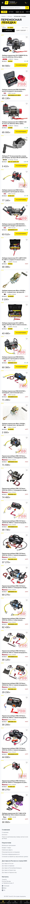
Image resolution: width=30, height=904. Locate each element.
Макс (5, 888)
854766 (10, 61)
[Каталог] (2, 2)
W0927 (9, 819)
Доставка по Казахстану (9, 870)
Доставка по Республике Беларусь (12, 868)
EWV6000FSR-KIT (12, 396)
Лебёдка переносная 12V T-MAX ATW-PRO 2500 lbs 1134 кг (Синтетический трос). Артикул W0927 (14, 815)
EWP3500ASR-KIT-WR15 (14, 95)
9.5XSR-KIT (11, 786)
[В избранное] (26, 37)
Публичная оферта (7, 850)
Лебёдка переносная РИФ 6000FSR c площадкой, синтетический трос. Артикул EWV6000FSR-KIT (14, 392)
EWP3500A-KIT (12, 721)
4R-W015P (10, 429)
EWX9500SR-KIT (12, 591)
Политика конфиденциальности (11, 854)
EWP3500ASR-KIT (12, 526)
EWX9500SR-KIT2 (12, 461)
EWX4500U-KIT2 (12, 559)
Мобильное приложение (9, 845)
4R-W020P (10, 296)
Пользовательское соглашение (11, 852)
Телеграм (6, 885)
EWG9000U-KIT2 (12, 362)
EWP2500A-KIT (12, 689)
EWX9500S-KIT (12, 494)
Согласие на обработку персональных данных (15, 856)
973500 (10, 328)
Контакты (4, 834)
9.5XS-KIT (11, 195)
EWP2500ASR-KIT (12, 656)
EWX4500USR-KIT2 (13, 754)
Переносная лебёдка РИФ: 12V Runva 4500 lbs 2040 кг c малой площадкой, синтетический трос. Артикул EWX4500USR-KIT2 (14, 751)
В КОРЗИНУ (22, 65)
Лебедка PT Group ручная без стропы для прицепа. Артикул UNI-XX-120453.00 (15, 156)
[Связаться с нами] (26, 2)
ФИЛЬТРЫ (8, 30)
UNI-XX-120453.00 (13, 161)
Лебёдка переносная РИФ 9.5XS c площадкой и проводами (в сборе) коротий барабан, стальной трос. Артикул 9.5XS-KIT (13, 192)
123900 (10, 127)
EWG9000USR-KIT (12, 229)
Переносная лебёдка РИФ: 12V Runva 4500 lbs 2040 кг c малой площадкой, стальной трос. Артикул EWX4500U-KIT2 (15, 555)
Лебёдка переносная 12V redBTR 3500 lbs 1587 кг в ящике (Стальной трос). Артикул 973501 (14, 259)
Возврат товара (6, 847)
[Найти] (27, 7)
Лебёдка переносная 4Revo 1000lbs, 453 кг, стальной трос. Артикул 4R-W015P (13, 425)
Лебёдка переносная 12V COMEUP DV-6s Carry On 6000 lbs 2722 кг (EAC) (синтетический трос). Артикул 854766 (15, 57)
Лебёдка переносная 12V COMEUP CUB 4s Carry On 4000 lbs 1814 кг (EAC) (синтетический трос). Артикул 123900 (14, 123)
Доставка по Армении (8, 865)
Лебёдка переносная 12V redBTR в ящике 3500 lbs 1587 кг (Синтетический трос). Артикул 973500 (14, 324)
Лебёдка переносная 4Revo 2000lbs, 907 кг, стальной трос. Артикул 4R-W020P (14, 292)
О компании (5, 832)
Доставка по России (7, 863)
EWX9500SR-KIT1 (12, 624)
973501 (10, 263)
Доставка (11, 12)
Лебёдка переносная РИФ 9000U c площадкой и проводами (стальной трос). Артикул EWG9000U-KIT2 (13, 358)
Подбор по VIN (20, 12)
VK (4, 890)
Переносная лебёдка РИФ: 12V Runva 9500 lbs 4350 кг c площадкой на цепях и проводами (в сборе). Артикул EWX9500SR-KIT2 (14, 458)
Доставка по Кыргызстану (9, 872)
